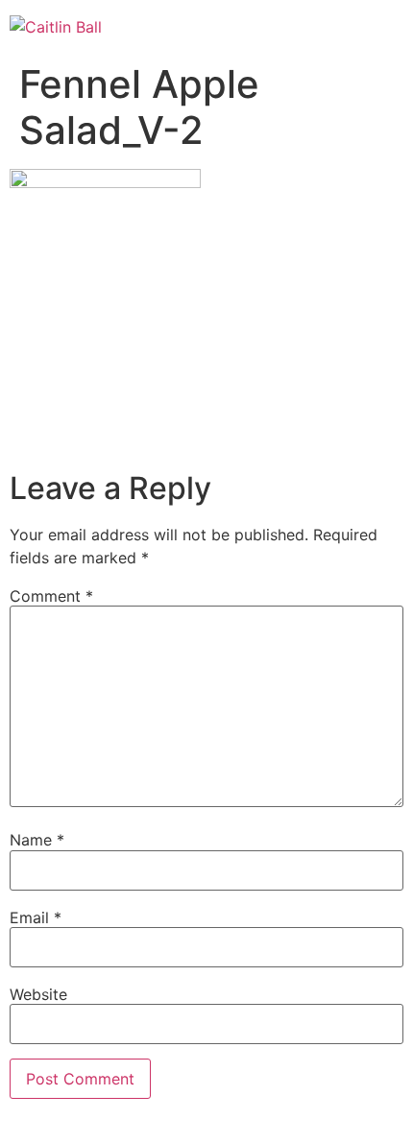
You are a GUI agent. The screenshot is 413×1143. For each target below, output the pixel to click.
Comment (51, 596)
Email (35, 917)
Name (37, 839)
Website (38, 994)
